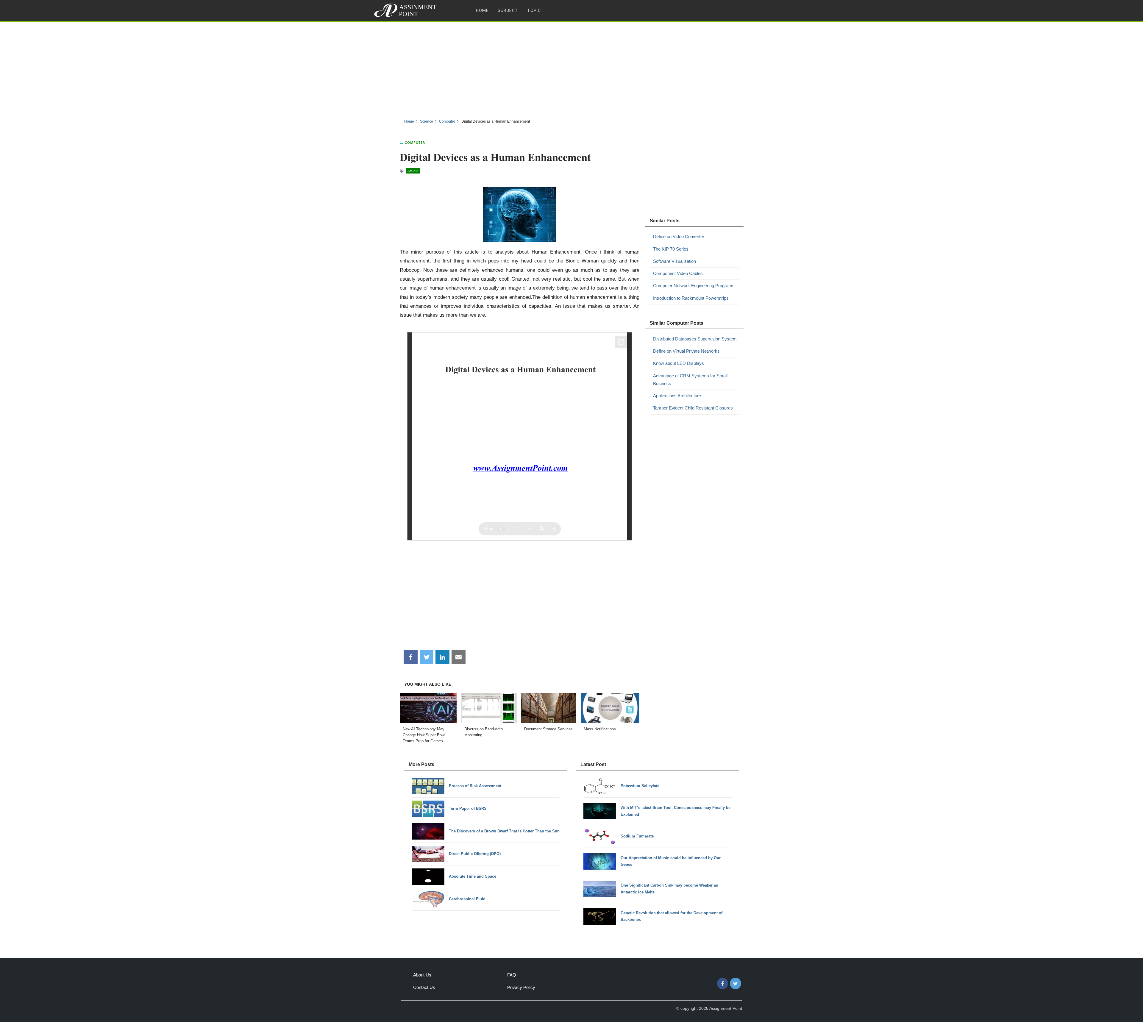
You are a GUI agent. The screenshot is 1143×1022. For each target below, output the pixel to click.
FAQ (511, 974)
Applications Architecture (677, 395)
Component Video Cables (678, 273)
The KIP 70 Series (670, 248)
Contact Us (424, 987)
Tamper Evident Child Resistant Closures (693, 407)
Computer (415, 142)
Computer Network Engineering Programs (694, 285)
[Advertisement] (571, 68)
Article (413, 171)
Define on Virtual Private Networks (686, 351)
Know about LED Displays (678, 363)
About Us (422, 974)
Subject (508, 10)
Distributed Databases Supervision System (695, 338)
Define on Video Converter (678, 236)
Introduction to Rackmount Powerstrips (691, 298)
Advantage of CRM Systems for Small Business (690, 379)
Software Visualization (674, 261)
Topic (534, 10)
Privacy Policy (521, 987)
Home (482, 10)
